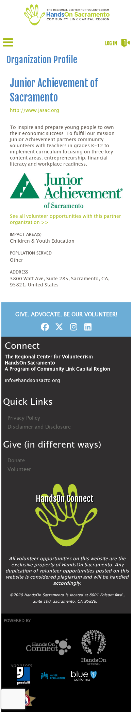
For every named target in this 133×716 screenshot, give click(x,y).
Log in (111, 43)
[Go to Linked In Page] (86, 326)
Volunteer (19, 469)
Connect (22, 346)
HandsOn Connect (65, 498)
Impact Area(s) (25, 234)
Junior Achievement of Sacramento (54, 90)
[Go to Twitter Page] (58, 326)
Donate (16, 460)
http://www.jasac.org (34, 110)
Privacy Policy (23, 418)
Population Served (31, 253)
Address (19, 272)
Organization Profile (41, 59)
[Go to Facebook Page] (43, 326)
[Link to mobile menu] (8, 46)
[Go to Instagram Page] (72, 326)
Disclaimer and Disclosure (39, 427)
